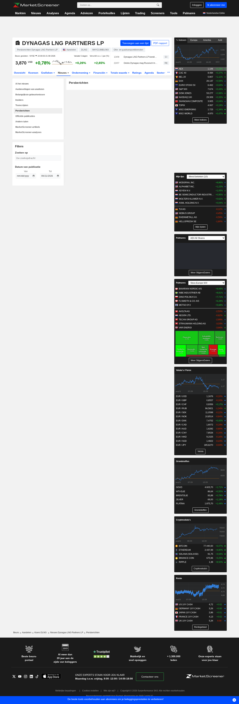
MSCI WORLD (185, 113)
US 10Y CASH (186, 604)
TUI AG (182, 209)
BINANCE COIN (186, 558)
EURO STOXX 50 (187, 85)
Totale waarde (119, 72)
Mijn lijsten (200, 227)
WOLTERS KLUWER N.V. (191, 199)
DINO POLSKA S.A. (188, 297)
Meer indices (200, 120)
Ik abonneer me (216, 5)
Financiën (99, 72)
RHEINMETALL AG (188, 217)
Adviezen (86, 13)
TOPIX (182, 105)
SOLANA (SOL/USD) (188, 554)
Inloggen (197, 5)
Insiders (19, 100)
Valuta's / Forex (183, 370)
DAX (181, 81)
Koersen (33, 72)
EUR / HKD (181, 437)
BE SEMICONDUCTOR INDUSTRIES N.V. (196, 194)
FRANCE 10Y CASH (188, 617)
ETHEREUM (185, 550)
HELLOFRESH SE (187, 221)
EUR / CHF (181, 404)
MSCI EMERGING (187, 109)
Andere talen (21, 121)
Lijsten (125, 13)
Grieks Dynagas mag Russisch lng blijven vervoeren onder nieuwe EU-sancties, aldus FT (140, 63)
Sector (161, 72)
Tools (173, 13)
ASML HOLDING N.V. (189, 203)
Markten (20, 13)
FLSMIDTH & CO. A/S (189, 301)
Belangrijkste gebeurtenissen (30, 94)
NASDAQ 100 (185, 97)
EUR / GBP (181, 400)
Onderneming (80, 72)
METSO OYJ (185, 305)
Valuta (200, 451)
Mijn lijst (180, 176)
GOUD (179, 487)
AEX (181, 69)
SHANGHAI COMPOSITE (191, 101)
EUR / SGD (181, 441)
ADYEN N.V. (185, 190)
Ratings (137, 72)
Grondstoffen (182, 461)
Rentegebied (200, 627)
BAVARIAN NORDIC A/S (190, 289)
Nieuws (36, 13)
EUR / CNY (181, 433)
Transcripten (21, 105)
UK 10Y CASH (186, 621)
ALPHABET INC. (187, 186)
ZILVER (179, 499)
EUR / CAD (181, 424)
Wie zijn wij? (109, 690)
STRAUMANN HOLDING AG (192, 323)
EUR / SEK (181, 412)
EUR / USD (181, 396)
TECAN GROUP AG (188, 319)
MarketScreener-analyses (28, 132)
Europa (193, 40)
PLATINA (180, 503)
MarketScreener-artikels (27, 127)
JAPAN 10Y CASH (187, 612)
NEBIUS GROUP (187, 213)
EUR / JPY (181, 445)
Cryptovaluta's (183, 520)
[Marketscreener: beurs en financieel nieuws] (36, 5)
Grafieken (47, 72)
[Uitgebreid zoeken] (158, 5)
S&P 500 (183, 89)
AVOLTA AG (184, 311)
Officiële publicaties (25, 116)
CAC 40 (182, 73)
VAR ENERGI (185, 327)
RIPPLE (182, 562)
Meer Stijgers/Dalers (200, 272)
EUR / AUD (181, 429)
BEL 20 (182, 77)
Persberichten (22, 111)
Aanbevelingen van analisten (29, 89)
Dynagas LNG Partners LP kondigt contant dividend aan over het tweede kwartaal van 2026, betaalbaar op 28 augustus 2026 (140, 57)
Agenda (70, 13)
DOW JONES (185, 93)
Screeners (157, 13)
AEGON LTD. (185, 315)
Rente (179, 578)
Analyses (53, 13)
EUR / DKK (181, 420)
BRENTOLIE (182, 495)
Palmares (189, 13)
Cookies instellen (90, 690)
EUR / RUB (181, 408)
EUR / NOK (181, 416)
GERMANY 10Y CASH (189, 608)
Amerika (207, 40)
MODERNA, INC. (187, 182)
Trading (140, 13)
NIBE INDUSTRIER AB (189, 293)
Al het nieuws (22, 84)
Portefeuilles (107, 13)
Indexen (182, 40)
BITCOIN (183, 546)
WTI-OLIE (180, 491)
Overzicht (19, 72)
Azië (220, 40)
